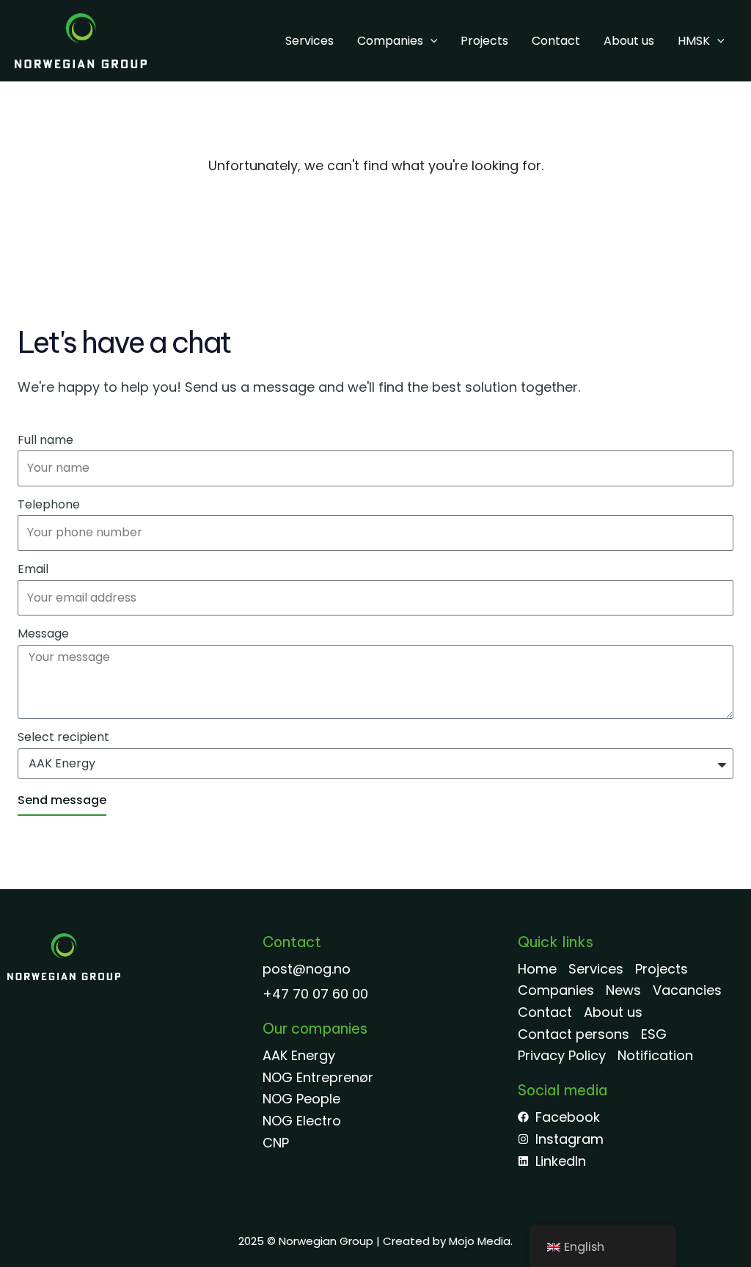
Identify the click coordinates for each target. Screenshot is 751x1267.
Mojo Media (479, 1241)
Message (43, 633)
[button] (430, 41)
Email (33, 569)
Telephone (49, 504)
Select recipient (63, 737)
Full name (45, 439)
